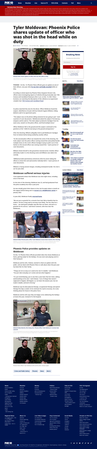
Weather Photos (23, 399)
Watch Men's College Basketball (84, 428)
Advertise (22, 417)
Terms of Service (74, 75)
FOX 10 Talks (83, 392)
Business (37, 387)
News (42, 371)
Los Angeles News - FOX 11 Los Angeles (10, 418)
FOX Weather (23, 403)
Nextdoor (67, 429)
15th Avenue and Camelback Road (32, 101)
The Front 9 (82, 394)
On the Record (83, 399)
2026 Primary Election (55, 387)
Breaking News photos (55, 426)
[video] (73, 178)
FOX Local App (38, 423)
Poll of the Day (8, 404)
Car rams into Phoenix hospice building (76, 108)
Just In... (64, 81)
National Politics (53, 394)
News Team (22, 428)
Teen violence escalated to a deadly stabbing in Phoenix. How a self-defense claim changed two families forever (77, 160)
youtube (80, 443)
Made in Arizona (68, 399)
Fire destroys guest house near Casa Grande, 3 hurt (77, 140)
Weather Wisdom (24, 401)
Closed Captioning (24, 419)
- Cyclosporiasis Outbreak (10, 396)
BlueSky (66, 428)
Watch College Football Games (85, 420)
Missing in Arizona (69, 401)
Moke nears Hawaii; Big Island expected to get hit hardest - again (73, 97)
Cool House (67, 394)
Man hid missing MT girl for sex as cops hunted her (76, 134)
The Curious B (83, 391)
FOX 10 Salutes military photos (55, 423)
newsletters (91, 443)
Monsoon (22, 389)
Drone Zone (67, 395)
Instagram (67, 421)
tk (82, 443)
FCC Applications (23, 424)
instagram (77, 443)
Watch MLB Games (84, 422)
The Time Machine (84, 401)
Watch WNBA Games (84, 433)
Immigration (7, 398)
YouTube (67, 417)
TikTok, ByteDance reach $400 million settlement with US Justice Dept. (77, 122)
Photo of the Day (54, 427)
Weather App (23, 398)
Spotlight (67, 406)
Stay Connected (55, 416)
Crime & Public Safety (10, 391)
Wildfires (22, 392)
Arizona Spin (67, 387)
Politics (52, 385)
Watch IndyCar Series (84, 426)
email (88, 443)
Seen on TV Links (9, 406)
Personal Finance (39, 392)
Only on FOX (68, 385)
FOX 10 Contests (53, 417)
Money (37, 385)
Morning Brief (8, 401)
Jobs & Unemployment (40, 391)
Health (6, 394)
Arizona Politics (53, 391)
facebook (71, 443)
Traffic (6, 410)
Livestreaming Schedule (40, 421)
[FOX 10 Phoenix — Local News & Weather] (9, 3)
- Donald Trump (53, 396)
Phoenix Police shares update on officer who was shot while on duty (30, 76)
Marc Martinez (17, 45)
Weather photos (53, 429)
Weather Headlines (24, 391)
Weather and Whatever (85, 404)
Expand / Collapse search (91, 3)
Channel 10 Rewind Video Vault (70, 391)
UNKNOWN (82, 403)
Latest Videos (66, 170)
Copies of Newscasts (24, 423)
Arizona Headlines (9, 387)
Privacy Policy (74, 73)
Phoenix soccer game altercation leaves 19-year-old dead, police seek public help (68, 211)
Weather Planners (24, 394)
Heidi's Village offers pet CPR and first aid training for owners (68, 198)
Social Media (69, 416)
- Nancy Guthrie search (70, 402)
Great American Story (84, 396)
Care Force (67, 389)
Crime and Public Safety (34, 45)
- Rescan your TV (24, 431)
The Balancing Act (84, 389)
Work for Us (22, 433)
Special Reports (68, 404)
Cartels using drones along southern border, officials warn (71, 186)
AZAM (6, 389)
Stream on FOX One (86, 416)
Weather (22, 385)
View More (80, 81)
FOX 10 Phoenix (25, 45)
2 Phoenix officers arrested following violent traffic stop (77, 115)
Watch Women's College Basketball (85, 431)
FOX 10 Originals (85, 385)
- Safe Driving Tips (9, 411)
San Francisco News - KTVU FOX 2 (10, 421)
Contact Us (22, 421)
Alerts (48, 371)
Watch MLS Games (84, 435)
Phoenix (34, 371)
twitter (74, 443)
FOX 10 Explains (8, 392)
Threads (66, 426)
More (78, 3)
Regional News (9, 416)
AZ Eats (81, 387)
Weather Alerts (23, 396)
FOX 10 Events (53, 419)
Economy (37, 389)
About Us (23, 416)
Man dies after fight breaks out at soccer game (75, 153)
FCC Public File (23, 426)
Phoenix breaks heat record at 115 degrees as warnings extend (68, 191)
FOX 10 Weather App (39, 424)
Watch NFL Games (84, 417)
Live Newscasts (38, 417)
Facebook (67, 423)
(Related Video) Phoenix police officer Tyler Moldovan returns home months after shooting (36, 239)
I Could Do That (83, 398)
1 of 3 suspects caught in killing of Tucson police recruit (67, 204)
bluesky (85, 443)
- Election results (53, 389)
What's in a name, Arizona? (86, 406)
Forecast (22, 387)
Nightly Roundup (8, 403)
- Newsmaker (53, 392)
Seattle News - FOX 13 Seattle (10, 424)
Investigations (68, 397)
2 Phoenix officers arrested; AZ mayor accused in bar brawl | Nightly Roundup (77, 102)
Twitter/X (67, 424)
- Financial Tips (38, 394)
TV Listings (22, 429)
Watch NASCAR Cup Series (86, 424)
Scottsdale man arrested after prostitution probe (75, 146)
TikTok (66, 419)
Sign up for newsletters (55, 421)
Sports (6, 408)
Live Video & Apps (40, 416)
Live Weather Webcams (40, 419)
